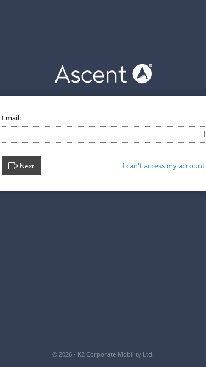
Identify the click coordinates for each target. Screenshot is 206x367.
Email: (11, 118)
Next (27, 166)
